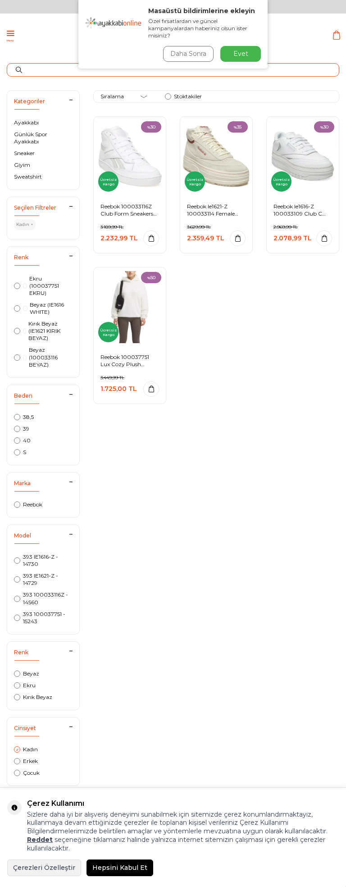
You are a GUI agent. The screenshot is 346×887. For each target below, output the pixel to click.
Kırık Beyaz (37, 697)
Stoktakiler (188, 96)
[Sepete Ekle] (151, 238)
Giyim (22, 164)
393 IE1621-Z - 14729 (40, 579)
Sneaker (24, 153)
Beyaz (31, 673)
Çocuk (31, 772)
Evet (240, 54)
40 (27, 440)
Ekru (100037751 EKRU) (44, 285)
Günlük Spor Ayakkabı (30, 138)
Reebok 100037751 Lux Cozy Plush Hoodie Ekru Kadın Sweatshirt (124, 361)
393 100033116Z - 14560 (45, 598)
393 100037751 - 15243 (44, 618)
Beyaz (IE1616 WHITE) (47, 308)
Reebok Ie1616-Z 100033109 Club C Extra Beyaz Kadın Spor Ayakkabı (297, 210)
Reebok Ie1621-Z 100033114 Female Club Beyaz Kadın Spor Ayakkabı (211, 210)
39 (26, 428)
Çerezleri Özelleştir (44, 868)
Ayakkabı (26, 122)
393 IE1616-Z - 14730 (40, 560)
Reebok (32, 504)
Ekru (29, 685)
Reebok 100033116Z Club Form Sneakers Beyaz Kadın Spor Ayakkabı (126, 210)
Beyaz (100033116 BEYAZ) (43, 357)
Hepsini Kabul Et (119, 868)
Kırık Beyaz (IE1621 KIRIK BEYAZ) (44, 330)
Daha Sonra (188, 54)
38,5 (28, 417)
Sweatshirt (28, 176)
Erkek (30, 761)
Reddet (40, 840)
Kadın (30, 749)
